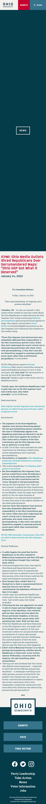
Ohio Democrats (8, 5)
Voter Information (23, 786)
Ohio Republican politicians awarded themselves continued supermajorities (22, 460)
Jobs (23, 790)
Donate (24, 5)
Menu (39, 5)
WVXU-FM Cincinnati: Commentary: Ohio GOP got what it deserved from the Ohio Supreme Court (22, 537)
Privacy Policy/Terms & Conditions (23, 797)
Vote (23, 736)
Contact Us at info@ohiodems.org (23, 801)
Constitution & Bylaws (23, 799)
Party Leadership (23, 773)
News (23, 782)
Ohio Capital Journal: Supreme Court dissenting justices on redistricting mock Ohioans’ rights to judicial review (23, 409)
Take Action (23, 748)
